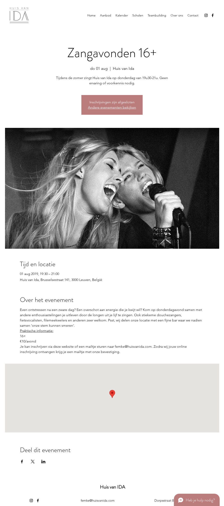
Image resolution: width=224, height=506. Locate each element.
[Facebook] (212, 15)
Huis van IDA (112, 486)
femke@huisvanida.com (98, 500)
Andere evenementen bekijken (112, 107)
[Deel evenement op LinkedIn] (43, 461)
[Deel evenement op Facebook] (22, 461)
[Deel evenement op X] (33, 461)
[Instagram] (206, 15)
